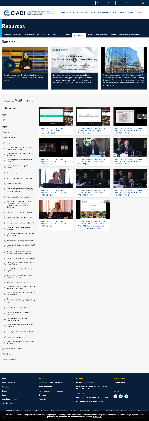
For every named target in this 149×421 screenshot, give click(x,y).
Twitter (126, 396)
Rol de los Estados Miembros (51, 382)
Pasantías (43, 399)
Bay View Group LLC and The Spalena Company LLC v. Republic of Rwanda (19, 252)
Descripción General (12, 35)
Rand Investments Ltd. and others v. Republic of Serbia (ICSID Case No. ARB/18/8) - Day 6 (91, 161)
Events (6, 132)
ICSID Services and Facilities (13, 349)
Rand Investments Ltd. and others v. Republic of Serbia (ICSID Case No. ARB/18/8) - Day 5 (128, 161)
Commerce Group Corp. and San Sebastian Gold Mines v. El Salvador (21, 287)
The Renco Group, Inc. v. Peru (16, 337)
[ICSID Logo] (29, 12)
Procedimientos (104, 13)
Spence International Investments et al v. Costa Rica (20, 326)
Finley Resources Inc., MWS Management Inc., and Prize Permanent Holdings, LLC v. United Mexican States (20, 190)
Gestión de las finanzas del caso (89, 401)
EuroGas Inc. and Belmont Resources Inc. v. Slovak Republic (21, 294)
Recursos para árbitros (97, 35)
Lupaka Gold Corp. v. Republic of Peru (19, 218)
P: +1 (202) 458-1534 (115, 396)
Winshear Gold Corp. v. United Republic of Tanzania (21, 246)
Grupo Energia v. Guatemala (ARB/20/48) (20, 212)
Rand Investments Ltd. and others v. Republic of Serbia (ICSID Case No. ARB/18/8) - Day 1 (54, 223)
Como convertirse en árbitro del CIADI (92, 397)
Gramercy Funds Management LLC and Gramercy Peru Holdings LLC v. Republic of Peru (21, 301)
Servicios (84, 13)
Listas (67, 35)
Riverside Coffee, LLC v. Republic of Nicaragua (18, 228)
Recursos (122, 13)
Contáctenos (7, 403)
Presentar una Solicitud (105, 3)
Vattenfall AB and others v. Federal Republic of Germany (21, 342)
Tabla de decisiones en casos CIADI (126, 35)
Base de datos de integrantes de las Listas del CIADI (91, 387)
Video (6, 120)
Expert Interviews (10, 138)
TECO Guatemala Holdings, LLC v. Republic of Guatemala (21, 234)
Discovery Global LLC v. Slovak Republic (20, 178)
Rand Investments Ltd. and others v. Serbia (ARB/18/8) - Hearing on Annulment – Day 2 (54, 130)
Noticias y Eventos (135, 13)
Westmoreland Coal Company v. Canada (20, 241)
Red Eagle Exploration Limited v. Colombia (21, 223)
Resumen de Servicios (85, 382)
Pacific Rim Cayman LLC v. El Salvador (19, 308)
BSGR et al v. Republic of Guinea (17, 282)
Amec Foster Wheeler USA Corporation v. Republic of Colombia (20, 276)
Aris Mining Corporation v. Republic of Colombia (19, 160)
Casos (114, 13)
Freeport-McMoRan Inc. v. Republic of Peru (21, 197)
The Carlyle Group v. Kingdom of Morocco (20, 332)
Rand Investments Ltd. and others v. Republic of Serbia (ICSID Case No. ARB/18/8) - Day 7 (54, 161)
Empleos (42, 395)
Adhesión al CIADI (46, 386)
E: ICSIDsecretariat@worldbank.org (121, 396)
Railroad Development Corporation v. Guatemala (19, 313)
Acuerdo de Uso (112, 411)
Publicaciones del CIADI (34, 35)
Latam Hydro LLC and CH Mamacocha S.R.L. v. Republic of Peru (21, 264)
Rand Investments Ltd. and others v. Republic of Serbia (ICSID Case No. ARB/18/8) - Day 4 (54, 192)
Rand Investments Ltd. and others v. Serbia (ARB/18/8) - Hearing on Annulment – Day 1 (91, 130)
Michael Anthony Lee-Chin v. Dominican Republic (19, 270)
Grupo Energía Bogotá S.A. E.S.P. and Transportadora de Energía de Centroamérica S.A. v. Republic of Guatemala (19, 204)
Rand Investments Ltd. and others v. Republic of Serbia (18, 319)
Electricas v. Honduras (14, 184)
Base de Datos (54, 35)
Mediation (7, 354)
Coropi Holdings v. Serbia (15, 173)
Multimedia (78, 35)
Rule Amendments (10, 359)
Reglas (93, 13)
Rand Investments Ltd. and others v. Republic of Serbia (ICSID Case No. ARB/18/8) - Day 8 (128, 130)
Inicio (63, 13)
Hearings (7, 143)
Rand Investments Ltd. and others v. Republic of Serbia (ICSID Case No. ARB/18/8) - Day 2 (128, 192)
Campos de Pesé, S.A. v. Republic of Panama (18, 167)
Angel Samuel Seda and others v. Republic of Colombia (20, 154)
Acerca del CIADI (73, 13)
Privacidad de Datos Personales (134, 411)
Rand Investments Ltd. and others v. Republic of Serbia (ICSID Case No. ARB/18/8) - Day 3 (91, 192)
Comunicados (119, 382)
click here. (97, 417)
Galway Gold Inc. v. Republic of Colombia (20, 258)
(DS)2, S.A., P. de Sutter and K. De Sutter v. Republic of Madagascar (20, 148)
